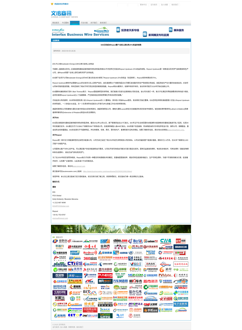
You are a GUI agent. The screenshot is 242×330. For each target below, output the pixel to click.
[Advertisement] (140, 14)
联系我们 (175, 5)
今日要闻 (65, 23)
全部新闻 (74, 23)
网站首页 (55, 23)
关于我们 (93, 23)
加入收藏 (164, 5)
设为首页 (154, 5)
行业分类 (84, 23)
